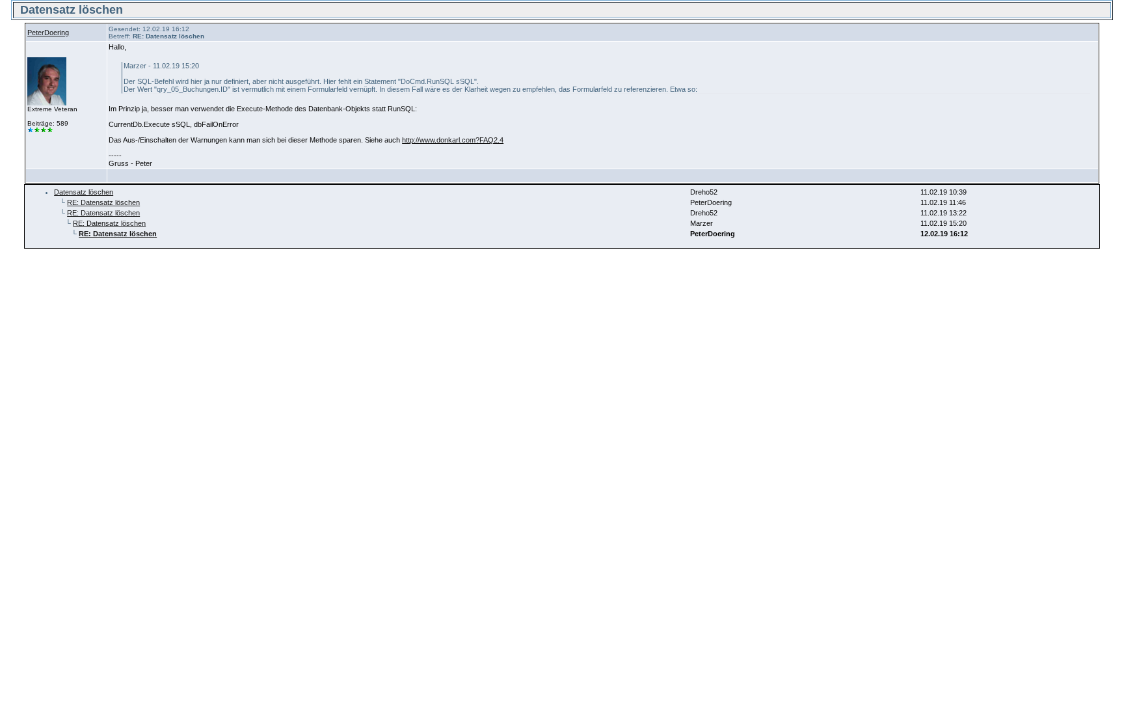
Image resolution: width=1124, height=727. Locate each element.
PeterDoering (48, 32)
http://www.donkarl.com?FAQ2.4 (452, 140)
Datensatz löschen (83, 192)
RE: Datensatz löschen (103, 202)
